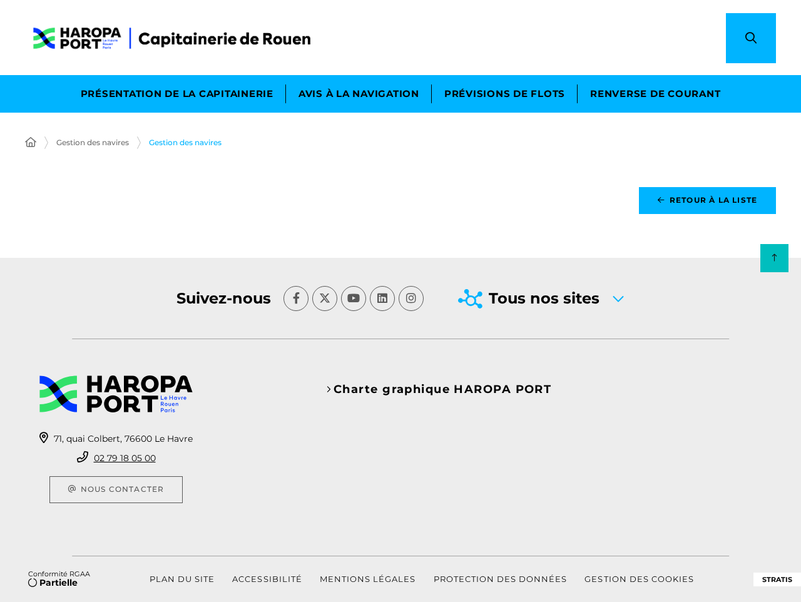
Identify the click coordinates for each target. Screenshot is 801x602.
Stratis (777, 579)
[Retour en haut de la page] (774, 258)
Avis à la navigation (358, 93)
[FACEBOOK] (296, 298)
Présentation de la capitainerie (177, 93)
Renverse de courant (655, 93)
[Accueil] (30, 142)
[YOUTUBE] (353, 298)
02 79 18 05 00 (125, 458)
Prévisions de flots (504, 93)
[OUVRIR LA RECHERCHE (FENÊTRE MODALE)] (751, 38)
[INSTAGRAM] (411, 298)
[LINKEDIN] (382, 298)
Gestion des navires (92, 142)
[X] (324, 298)
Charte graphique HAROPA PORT (442, 389)
